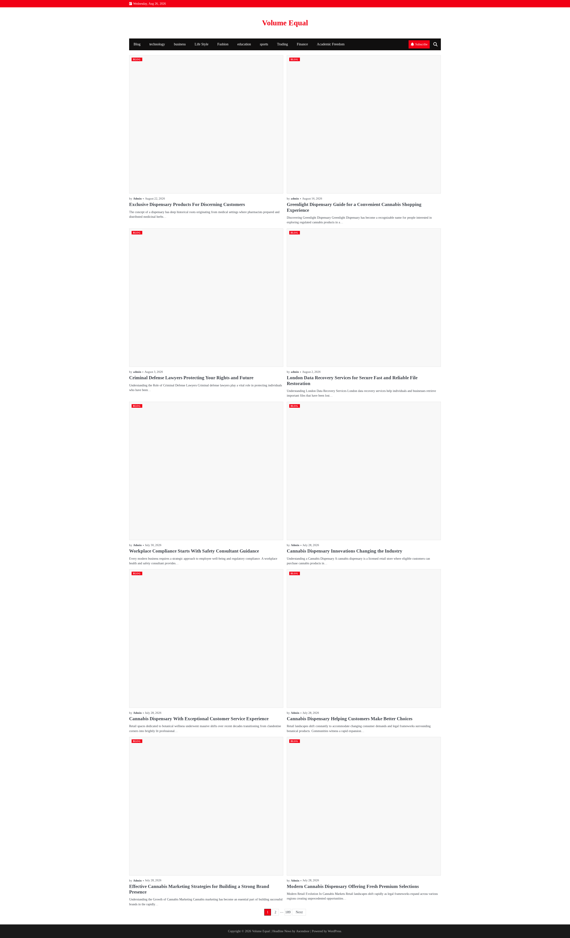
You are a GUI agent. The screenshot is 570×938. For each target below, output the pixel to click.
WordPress (334, 931)
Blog (137, 44)
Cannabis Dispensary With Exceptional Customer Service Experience (199, 718)
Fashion (222, 44)
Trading (282, 44)
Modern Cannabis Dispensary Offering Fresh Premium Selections (353, 886)
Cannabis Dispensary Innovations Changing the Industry (344, 551)
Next (299, 912)
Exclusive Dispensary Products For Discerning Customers (187, 204)
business (180, 44)
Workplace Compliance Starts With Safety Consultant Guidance (194, 551)
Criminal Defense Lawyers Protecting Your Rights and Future (191, 377)
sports (264, 44)
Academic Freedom (330, 44)
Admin (137, 198)
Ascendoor (302, 931)
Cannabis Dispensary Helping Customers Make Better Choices (349, 718)
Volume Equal (285, 23)
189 (288, 912)
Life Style (201, 44)
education (244, 44)
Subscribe (421, 44)
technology (157, 44)
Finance (302, 44)
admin (295, 198)
